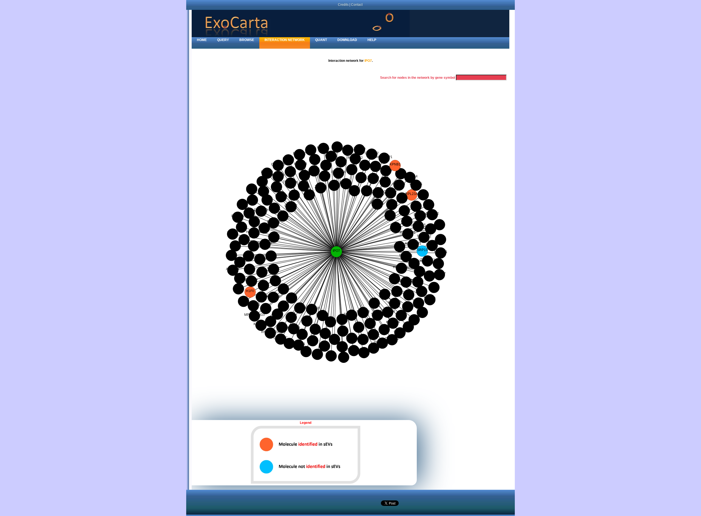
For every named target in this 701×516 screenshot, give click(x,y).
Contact (357, 4)
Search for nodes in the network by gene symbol (417, 78)
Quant (321, 40)
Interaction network (285, 40)
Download (347, 40)
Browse (246, 40)
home (202, 40)
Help (371, 40)
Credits (343, 4)
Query (223, 40)
